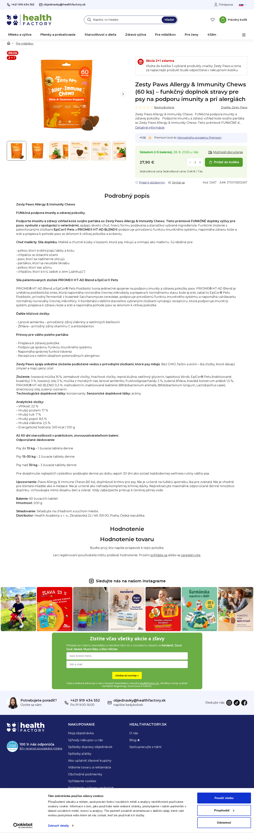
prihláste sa (158, 555)
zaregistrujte (190, 555)
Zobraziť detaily (58, 825)
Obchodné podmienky (85, 774)
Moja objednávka (81, 733)
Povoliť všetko (224, 798)
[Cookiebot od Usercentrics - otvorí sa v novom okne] (22, 825)
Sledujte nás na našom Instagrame (131, 581)
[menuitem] (22, 34)
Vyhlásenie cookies (82, 781)
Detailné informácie (150, 127)
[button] (123, 94)
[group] (66, 94)
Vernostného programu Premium (199, 137)
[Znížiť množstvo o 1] (190, 162)
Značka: (234, 107)
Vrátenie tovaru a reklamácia (89, 767)
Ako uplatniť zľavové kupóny (89, 760)
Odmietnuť (224, 822)
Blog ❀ (134, 740)
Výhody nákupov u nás (85, 740)
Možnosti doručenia (228, 152)
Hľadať (169, 19)
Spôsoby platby (79, 753)
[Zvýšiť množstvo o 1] (200, 162)
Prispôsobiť (222, 810)
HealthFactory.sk (149, 683)
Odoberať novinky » (127, 675)
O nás (133, 733)
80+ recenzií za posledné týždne (41, 748)
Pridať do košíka (226, 162)
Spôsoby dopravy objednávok (90, 747)
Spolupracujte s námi (145, 747)
